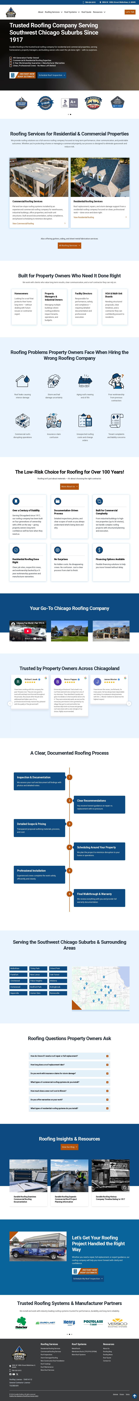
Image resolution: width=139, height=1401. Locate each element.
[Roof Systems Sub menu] (79, 12)
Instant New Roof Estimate (26, 75)
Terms (128, 1394)
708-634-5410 (90, 2)
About (40, 12)
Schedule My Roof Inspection (86, 1279)
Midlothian (14, 968)
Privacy (122, 1394)
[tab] (68, 114)
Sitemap (115, 1394)
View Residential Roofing (84, 217)
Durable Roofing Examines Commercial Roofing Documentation (25, 1199)
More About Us (68, 486)
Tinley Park (35, 968)
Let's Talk (130, 12)
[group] (30, 691)
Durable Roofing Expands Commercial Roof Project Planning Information (66, 1199)
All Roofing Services (68, 245)
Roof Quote (86, 12)
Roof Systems (70, 12)
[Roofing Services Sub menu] (62, 12)
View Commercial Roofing (23, 223)
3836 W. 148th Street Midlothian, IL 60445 (119, 2)
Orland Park (55, 968)
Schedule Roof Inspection (50, 75)
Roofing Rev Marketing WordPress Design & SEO (23, 1396)
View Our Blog (68, 1147)
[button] (129, 703)
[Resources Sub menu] (105, 12)
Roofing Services (52, 12)
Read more (98, 721)
